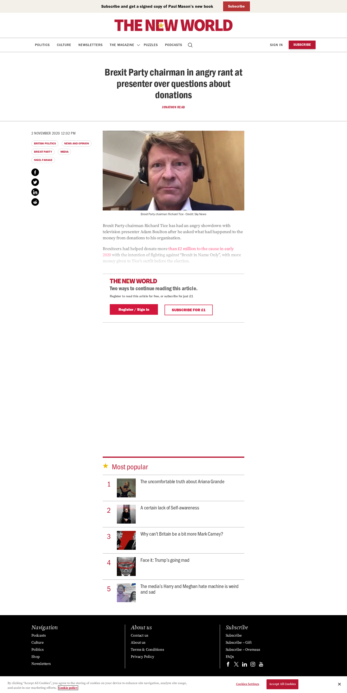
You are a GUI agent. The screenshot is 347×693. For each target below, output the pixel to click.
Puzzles (151, 45)
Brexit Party (43, 151)
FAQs (230, 656)
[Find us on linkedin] (244, 665)
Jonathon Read (173, 107)
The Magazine (122, 45)
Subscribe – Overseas (243, 649)
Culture (64, 45)
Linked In (35, 192)
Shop (35, 656)
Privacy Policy (142, 656)
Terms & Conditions (147, 649)
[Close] (339, 684)
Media (64, 151)
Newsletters (90, 45)
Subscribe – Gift (239, 642)
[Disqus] (173, 382)
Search (190, 45)
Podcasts (173, 45)
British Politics (45, 143)
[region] (173, 684)
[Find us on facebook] (228, 665)
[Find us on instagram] (252, 665)
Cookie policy (68, 688)
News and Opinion (76, 143)
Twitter (35, 182)
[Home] (173, 25)
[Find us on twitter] (236, 665)
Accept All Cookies (282, 684)
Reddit (35, 202)
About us (138, 642)
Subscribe (236, 6)
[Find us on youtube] (261, 665)
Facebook (35, 172)
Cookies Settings (247, 684)
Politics (42, 45)
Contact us (139, 635)
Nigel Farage (43, 160)
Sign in (276, 45)
